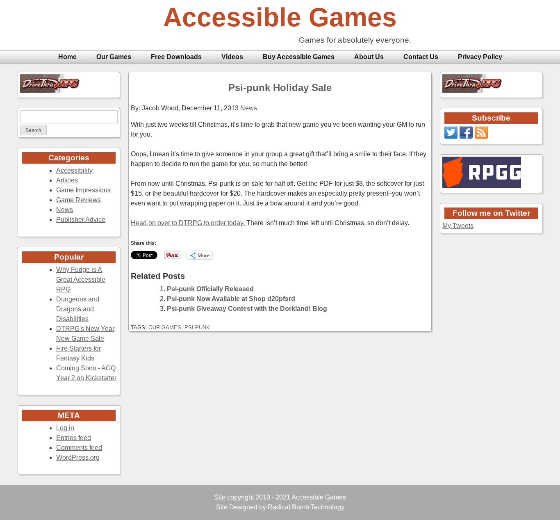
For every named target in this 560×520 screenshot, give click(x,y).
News (64, 209)
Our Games (113, 56)
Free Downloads (176, 56)
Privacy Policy (480, 56)
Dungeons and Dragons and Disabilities (77, 309)
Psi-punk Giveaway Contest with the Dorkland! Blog (247, 308)
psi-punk (197, 327)
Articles (67, 180)
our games (164, 327)
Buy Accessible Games (299, 56)
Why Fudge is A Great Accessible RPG (80, 279)
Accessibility (74, 170)
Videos (232, 56)
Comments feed (79, 447)
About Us (369, 56)
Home (67, 56)
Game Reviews (78, 199)
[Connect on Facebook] (466, 136)
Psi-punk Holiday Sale (280, 87)
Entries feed (73, 437)
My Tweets (457, 225)
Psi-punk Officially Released (210, 288)
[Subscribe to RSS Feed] (481, 136)
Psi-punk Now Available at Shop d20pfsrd (231, 298)
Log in (65, 427)
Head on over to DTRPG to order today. (188, 222)
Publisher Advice (80, 219)
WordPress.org (78, 457)
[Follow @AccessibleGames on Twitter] (451, 136)
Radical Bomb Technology (306, 507)
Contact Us (420, 56)
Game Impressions (83, 190)
